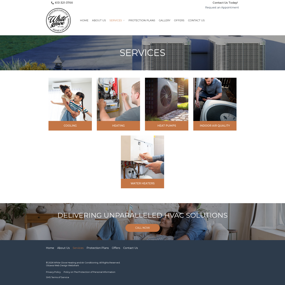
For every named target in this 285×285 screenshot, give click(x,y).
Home (84, 20)
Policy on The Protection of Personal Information (89, 272)
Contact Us (196, 20)
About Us (99, 20)
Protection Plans (141, 20)
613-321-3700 (64, 2)
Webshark (73, 265)
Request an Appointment (222, 7)
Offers (179, 20)
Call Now (142, 227)
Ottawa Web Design (57, 265)
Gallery (164, 20)
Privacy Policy (53, 272)
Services (116, 20)
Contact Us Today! (225, 2)
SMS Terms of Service (57, 277)
